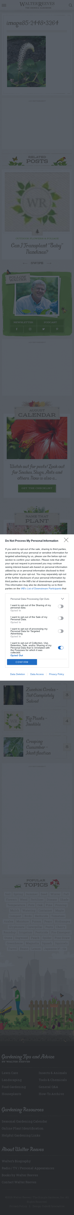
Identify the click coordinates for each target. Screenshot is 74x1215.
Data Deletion (17, 674)
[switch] (61, 606)
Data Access (37, 674)
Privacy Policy (56, 674)
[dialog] (37, 607)
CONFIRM (22, 662)
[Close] (67, 541)
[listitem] (37, 599)
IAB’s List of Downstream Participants (41, 588)
